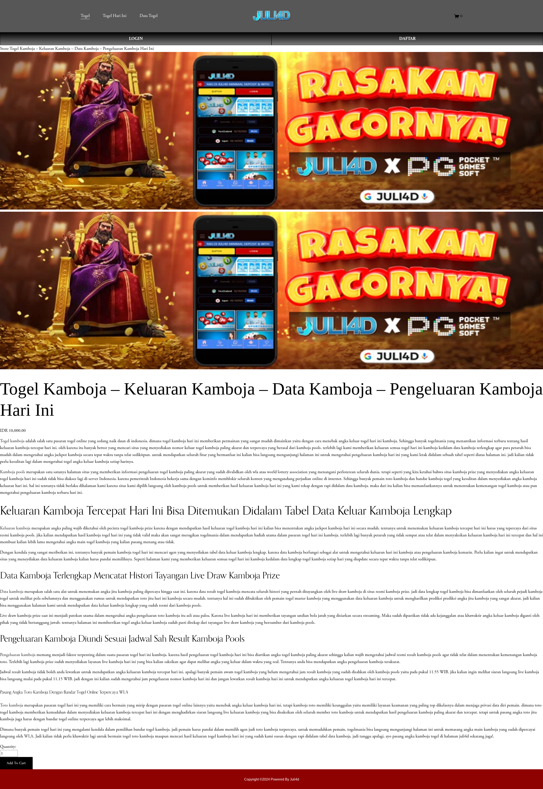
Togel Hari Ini (114, 15)
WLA (28, 736)
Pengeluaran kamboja (17, 655)
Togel (85, 15)
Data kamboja (11, 591)
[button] (16, 763)
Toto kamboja (11, 705)
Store (4, 48)
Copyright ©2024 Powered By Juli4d (271, 779)
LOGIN (136, 38)
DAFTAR (407, 38)
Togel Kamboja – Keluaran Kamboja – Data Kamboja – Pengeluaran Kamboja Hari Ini (82, 48)
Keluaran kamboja (15, 528)
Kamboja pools (12, 472)
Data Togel (149, 15)
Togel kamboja (12, 441)
